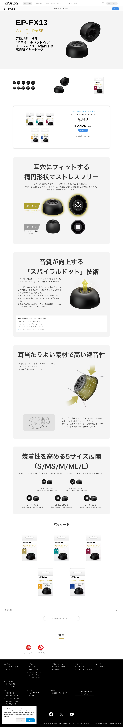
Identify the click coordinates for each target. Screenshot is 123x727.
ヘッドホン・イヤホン (56, 664)
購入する (83, 130)
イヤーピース (56, 669)
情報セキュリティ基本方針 (41, 723)
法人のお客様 (111, 3)
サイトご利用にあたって (98, 723)
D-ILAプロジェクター (12, 667)
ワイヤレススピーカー (35, 672)
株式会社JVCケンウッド (59, 693)
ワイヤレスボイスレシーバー (83, 669)
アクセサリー (100, 664)
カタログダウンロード (12, 704)
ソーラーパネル (10, 687)
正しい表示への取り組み (80, 723)
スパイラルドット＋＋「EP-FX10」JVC (30, 324)
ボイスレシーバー (78, 664)
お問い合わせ (10, 693)
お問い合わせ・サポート (54, 3)
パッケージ (67, 9)
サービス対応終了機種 (12, 698)
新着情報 (31, 696)
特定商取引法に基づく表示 (82, 136)
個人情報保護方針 (114, 723)
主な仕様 (55, 9)
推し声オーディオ (34, 675)
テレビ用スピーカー (35, 678)
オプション (9, 669)
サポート (6, 690)
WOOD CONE (33, 669)
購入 (115, 9)
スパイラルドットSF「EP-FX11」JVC (30, 327)
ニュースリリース (34, 693)
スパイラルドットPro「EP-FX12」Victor (31, 329)
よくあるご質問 (71, 3)
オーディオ (30, 664)
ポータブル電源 (8, 681)
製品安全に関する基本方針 (61, 723)
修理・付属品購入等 (12, 696)
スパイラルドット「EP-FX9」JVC (29, 321)
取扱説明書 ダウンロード (13, 701)
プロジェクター (8, 664)
